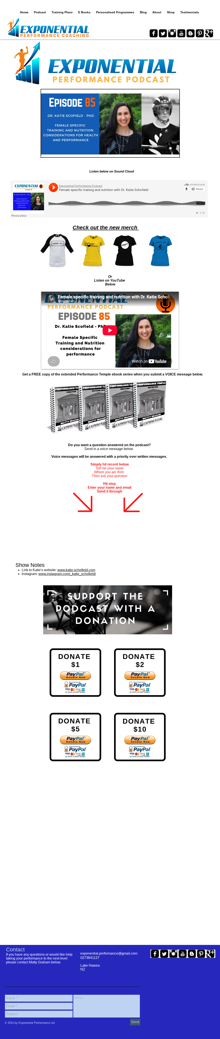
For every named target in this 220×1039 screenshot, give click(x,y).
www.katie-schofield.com (76, 570)
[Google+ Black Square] (209, 33)
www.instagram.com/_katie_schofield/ (67, 574)
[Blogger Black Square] (190, 33)
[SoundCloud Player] (109, 198)
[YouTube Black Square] (181, 33)
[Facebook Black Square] (154, 33)
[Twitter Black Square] (163, 33)
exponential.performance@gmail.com (108, 953)
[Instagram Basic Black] (172, 33)
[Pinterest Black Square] (200, 33)
